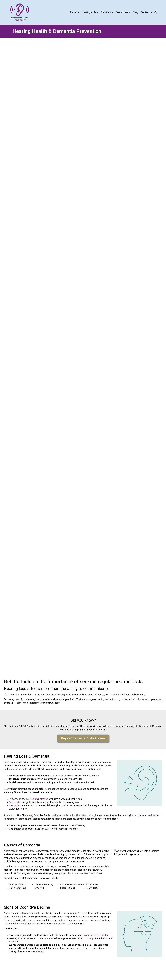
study (65, 815)
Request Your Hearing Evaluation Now (83, 738)
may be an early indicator (95, 935)
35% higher (14, 805)
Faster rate (14, 802)
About (73, 12)
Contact (145, 12)
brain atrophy (41, 799)
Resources (122, 12)
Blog (135, 12)
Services (106, 12)
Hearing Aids (88, 12)
